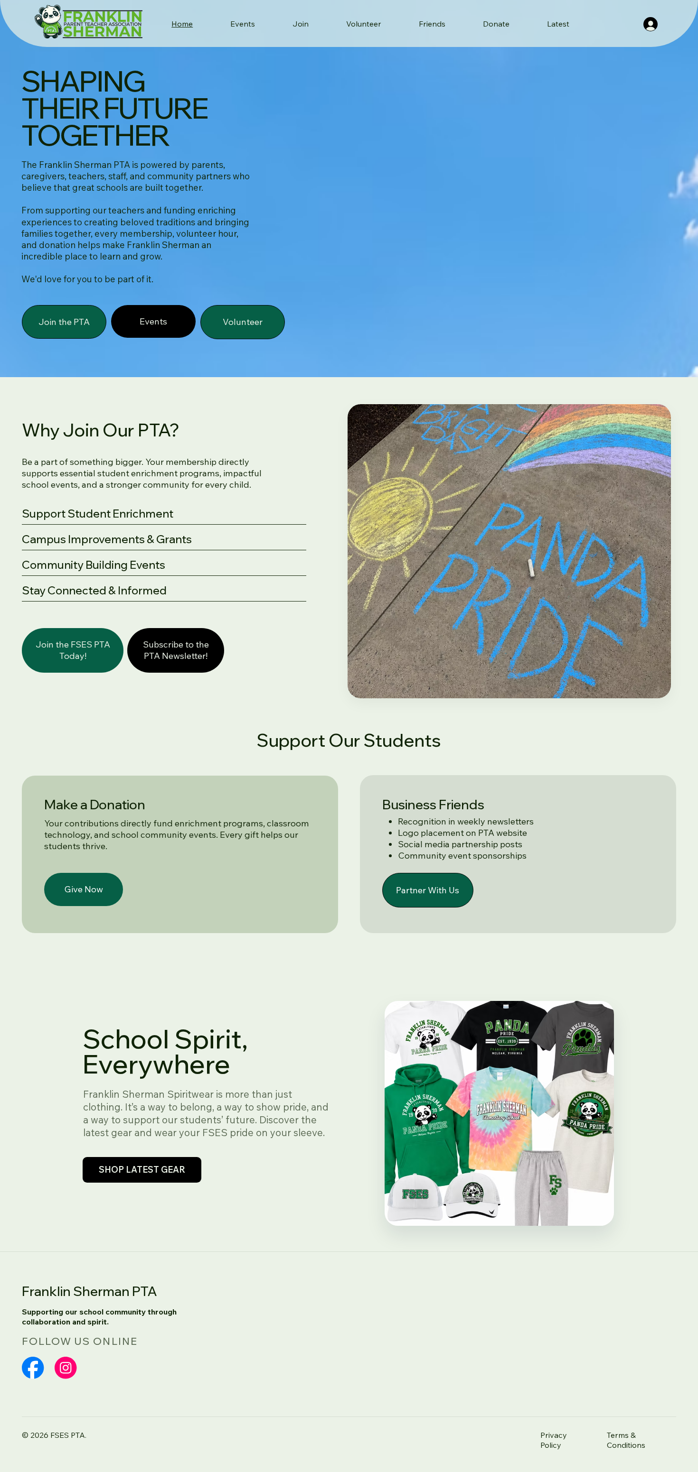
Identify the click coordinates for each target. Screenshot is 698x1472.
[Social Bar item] (33, 1368)
